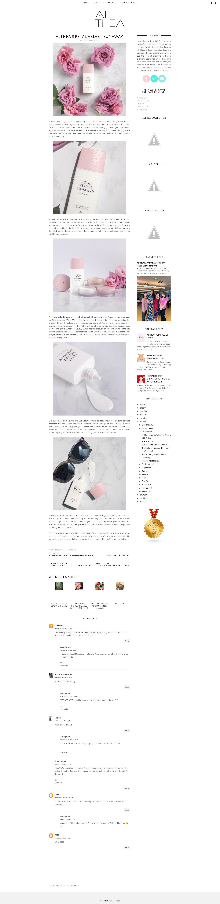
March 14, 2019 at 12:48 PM (68, 819)
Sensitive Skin (142, 107)
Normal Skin (142, 98)
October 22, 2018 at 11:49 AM (69, 696)
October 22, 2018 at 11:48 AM (69, 650)
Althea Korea (114, 901)
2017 (142, 495)
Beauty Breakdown (75, 556)
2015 (142, 502)
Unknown (59, 625)
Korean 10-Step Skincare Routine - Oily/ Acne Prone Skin (158, 379)
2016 (142, 498)
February (145, 488)
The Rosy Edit (148, 441)
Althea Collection (57, 556)
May (144, 478)
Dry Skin (140, 104)
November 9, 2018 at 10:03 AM (64, 797)
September (146, 464)
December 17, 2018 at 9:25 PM (64, 838)
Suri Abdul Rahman (63, 674)
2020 (142, 415)
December (146, 425)
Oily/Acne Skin (143, 101)
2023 (142, 404)
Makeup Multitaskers (150, 461)
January (145, 491)
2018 (142, 421)
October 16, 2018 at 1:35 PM (63, 721)
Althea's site (65, 536)
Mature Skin (142, 110)
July (143, 471)
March (144, 485)
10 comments (54, 554)
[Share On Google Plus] (124, 555)
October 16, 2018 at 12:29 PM (63, 677)
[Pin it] (128, 555)
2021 (142, 411)
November (146, 428)
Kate (57, 835)
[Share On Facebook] (119, 555)
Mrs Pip (58, 718)
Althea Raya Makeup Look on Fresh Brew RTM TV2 (151, 264)
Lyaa (57, 794)
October (145, 432)
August (145, 468)
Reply (127, 641)
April (144, 481)
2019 (142, 418)
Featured (88, 556)
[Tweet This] (115, 555)
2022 (142, 408)
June (144, 474)
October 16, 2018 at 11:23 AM (63, 628)
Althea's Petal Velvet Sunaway (154, 445)
